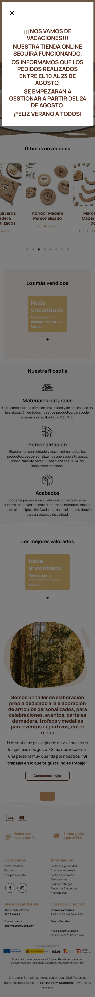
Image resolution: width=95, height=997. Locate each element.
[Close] (12, 11)
